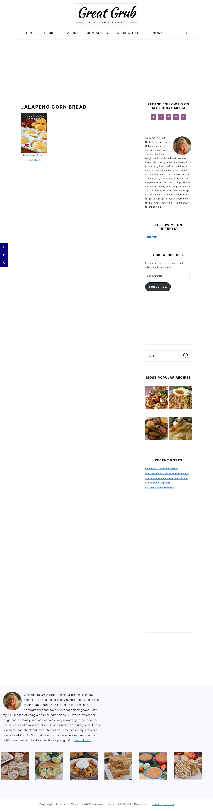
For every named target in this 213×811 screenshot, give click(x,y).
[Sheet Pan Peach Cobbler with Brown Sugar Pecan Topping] (84, 766)
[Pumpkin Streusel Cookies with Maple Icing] (188, 766)
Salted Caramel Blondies (159, 487)
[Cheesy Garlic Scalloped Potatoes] (180, 429)
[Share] (4, 247)
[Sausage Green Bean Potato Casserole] (156, 429)
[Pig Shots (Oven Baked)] (156, 398)
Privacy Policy (163, 804)
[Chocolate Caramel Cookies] (15, 766)
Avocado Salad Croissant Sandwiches (167, 473)
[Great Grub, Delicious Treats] (106, 24)
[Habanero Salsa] (153, 766)
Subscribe (158, 286)
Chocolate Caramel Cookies (161, 468)
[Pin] (4, 255)
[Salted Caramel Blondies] (118, 766)
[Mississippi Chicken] (180, 398)
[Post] (4, 263)
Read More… (82, 740)
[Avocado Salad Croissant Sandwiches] (49, 766)
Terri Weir (151, 236)
